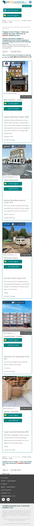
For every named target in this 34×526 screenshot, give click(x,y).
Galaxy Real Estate (11, 180)
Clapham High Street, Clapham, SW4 (16, 117)
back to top (5, 473)
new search (26, 6)
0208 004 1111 (13, 189)
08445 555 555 (13, 345)
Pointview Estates (11, 258)
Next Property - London (13, 100)
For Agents (4, 484)
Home (4, 20)
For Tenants (4, 478)
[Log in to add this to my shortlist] (19, 93)
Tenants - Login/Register (8, 481)
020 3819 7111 (13, 420)
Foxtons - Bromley (11, 412)
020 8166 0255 (13, 267)
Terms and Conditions (9, 523)
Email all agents (12, 15)
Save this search (13, 10)
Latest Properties (6, 490)
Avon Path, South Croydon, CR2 (14, 278)
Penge (10, 22)
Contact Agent (13, 103)
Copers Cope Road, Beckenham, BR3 (16, 432)
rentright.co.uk (5, 493)
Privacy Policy (19, 523)
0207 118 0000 (13, 109)
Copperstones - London (13, 336)
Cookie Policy (26, 523)
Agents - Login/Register (8, 487)
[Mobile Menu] (30, 2)
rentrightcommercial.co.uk (20, 57)
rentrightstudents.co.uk (8, 496)
